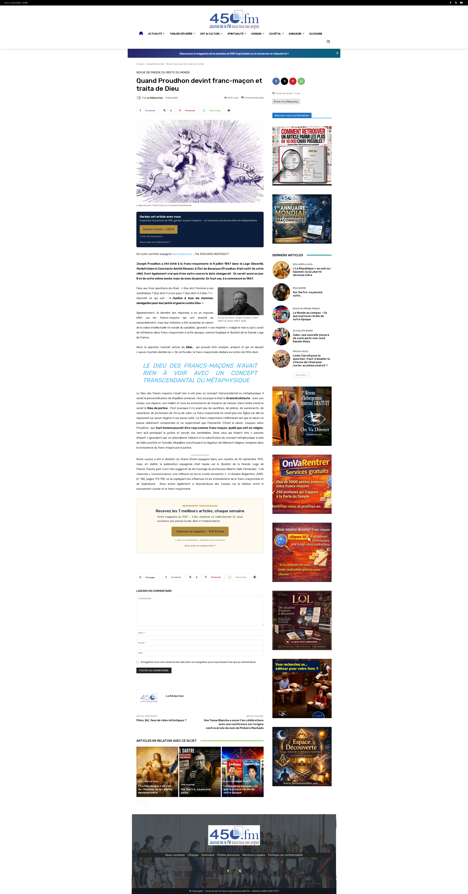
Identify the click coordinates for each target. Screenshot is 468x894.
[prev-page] (138, 803)
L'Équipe (193, 855)
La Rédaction (155, 98)
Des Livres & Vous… (148, 782)
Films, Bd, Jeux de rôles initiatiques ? (161, 720)
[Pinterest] (293, 81)
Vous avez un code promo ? (155, 242)
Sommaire (207, 855)
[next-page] (144, 803)
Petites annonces (228, 855)
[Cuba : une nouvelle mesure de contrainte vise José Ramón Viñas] (281, 336)
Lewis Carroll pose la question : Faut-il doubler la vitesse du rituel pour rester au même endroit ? (311, 360)
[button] (328, 41)
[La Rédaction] (139, 97)
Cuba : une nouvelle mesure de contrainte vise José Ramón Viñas (311, 338)
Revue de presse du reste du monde (185, 64)
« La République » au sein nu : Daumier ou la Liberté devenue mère (155, 789)
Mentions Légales (253, 855)
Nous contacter (175, 855)
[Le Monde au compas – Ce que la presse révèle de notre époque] (243, 772)
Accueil (140, 64)
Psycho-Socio (300, 351)
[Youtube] (461, 3)
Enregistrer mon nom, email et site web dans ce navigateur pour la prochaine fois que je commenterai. (198, 662)
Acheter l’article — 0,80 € (158, 229)
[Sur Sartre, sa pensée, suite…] (200, 772)
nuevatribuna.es (182, 254)
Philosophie (188, 785)
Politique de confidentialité (285, 855)
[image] (302, 156)
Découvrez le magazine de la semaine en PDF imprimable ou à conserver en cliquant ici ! (234, 53)
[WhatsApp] (301, 81)
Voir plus (300, 374)
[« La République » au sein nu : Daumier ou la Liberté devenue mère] (157, 772)
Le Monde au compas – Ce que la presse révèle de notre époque (241, 789)
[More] (229, 110)
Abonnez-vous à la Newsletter (292, 115)
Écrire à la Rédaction (286, 101)
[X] (456, 3)
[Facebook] (450, 3)
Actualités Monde (155, 64)
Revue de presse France (237, 782)
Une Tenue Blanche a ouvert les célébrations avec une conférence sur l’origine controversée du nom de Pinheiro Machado (234, 724)
